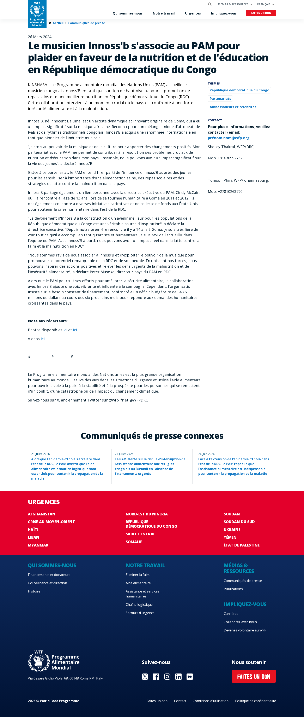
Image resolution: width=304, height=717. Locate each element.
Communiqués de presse (86, 23)
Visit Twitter (145, 676)
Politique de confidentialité (255, 701)
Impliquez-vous (224, 13)
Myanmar (38, 545)
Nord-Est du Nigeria (147, 513)
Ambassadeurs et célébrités (233, 107)
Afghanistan (41, 513)
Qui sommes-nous (127, 13)
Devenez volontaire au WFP (245, 630)
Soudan (232, 513)
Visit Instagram (167, 676)
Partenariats (220, 98)
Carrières (231, 613)
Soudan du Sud (239, 521)
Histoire (34, 591)
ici (65, 329)
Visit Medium (190, 676)
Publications (233, 589)
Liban (33, 537)
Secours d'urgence (140, 613)
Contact (180, 701)
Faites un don (261, 13)
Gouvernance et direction (47, 583)
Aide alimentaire (138, 583)
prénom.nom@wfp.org (229, 137)
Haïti (33, 529)
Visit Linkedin (178, 676)
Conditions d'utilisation (211, 701)
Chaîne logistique (139, 604)
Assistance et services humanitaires (142, 594)
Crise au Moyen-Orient (51, 521)
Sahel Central (140, 533)
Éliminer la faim (138, 574)
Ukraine (232, 529)
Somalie (134, 541)
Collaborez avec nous (240, 622)
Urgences (193, 13)
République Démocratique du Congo (151, 524)
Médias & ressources (233, 4)
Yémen (230, 537)
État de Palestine (242, 545)
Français (263, 4)
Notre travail (164, 13)
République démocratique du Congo (239, 90)
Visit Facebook (156, 676)
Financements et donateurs (49, 574)
